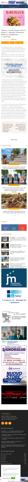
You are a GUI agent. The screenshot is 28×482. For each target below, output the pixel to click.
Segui (14, 224)
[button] (2, 6)
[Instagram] (6, 423)
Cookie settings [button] (6, 478)
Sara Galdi (13, 39)
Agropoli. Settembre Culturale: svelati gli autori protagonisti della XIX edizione (14, 167)
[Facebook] (2, 423)
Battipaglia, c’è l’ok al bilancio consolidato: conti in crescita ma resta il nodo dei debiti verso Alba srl (18, 239)
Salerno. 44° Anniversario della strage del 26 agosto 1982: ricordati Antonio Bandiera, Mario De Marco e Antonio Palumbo (14, 190)
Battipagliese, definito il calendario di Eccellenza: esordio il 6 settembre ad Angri (18, 246)
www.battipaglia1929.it (6, 414)
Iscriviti (22, 224)
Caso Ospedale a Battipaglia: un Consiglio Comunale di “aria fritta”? (17, 252)
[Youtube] (9, 423)
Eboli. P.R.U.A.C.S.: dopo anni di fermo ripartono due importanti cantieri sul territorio (20, 127)
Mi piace (5, 224)
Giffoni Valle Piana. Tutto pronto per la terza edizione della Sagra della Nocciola (14, 212)
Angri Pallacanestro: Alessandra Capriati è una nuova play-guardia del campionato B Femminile (8, 128)
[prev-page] (13, 215)
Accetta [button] (13, 478)
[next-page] (15, 215)
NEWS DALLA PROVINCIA (14, 164)
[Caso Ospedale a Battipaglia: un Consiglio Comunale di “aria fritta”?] (5, 252)
